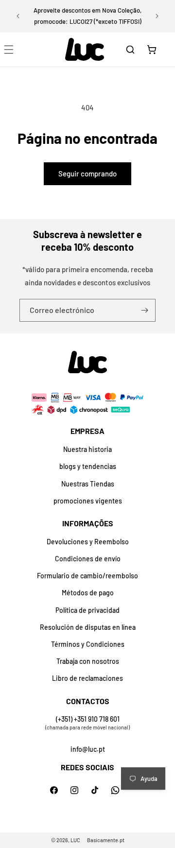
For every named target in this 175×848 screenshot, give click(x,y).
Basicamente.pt (105, 840)
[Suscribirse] (144, 310)
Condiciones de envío (88, 558)
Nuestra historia (87, 449)
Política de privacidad (87, 610)
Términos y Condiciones (87, 644)
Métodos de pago (88, 592)
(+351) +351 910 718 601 (88, 719)
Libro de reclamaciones (87, 678)
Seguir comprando (87, 173)
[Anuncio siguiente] (157, 16)
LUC (75, 840)
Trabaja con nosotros (87, 661)
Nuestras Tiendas (87, 484)
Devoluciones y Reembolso (88, 541)
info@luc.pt (87, 749)
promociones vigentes (87, 501)
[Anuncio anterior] (18, 16)
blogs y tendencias (87, 466)
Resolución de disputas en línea (88, 627)
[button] (130, 49)
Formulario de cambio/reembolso (87, 575)
